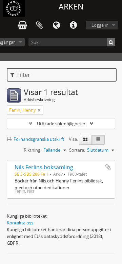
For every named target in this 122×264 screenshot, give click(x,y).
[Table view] (98, 140)
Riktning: (32, 150)
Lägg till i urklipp (108, 167)
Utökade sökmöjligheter (61, 123)
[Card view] (85, 140)
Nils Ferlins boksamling (44, 167)
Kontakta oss (20, 223)
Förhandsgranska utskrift (38, 139)
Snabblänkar (73, 25)
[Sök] (111, 42)
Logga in (100, 25)
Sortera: (77, 150)
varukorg (22, 25)
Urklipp (39, 25)
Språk (56, 25)
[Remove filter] (39, 110)
